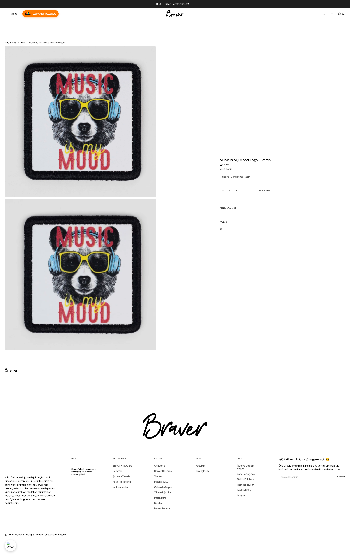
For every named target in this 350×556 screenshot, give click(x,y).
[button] (324, 14)
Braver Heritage (163, 471)
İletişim (241, 495)
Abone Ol (341, 476)
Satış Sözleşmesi (246, 474)
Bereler (158, 503)
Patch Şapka (161, 481)
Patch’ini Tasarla (122, 481)
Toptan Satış (244, 490)
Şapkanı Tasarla (121, 476)
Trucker (158, 476)
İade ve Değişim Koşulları (245, 467)
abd (22, 42)
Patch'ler (117, 471)
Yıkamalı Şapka (162, 492)
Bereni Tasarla (162, 508)
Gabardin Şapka (163, 487)
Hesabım (200, 465)
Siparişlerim (202, 471)
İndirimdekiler (120, 487)
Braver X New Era (122, 465)
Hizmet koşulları (245, 484)
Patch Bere (160, 498)
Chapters (159, 465)
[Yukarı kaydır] (343, 549)
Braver (18, 534)
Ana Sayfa (11, 42)
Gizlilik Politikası (245, 479)
